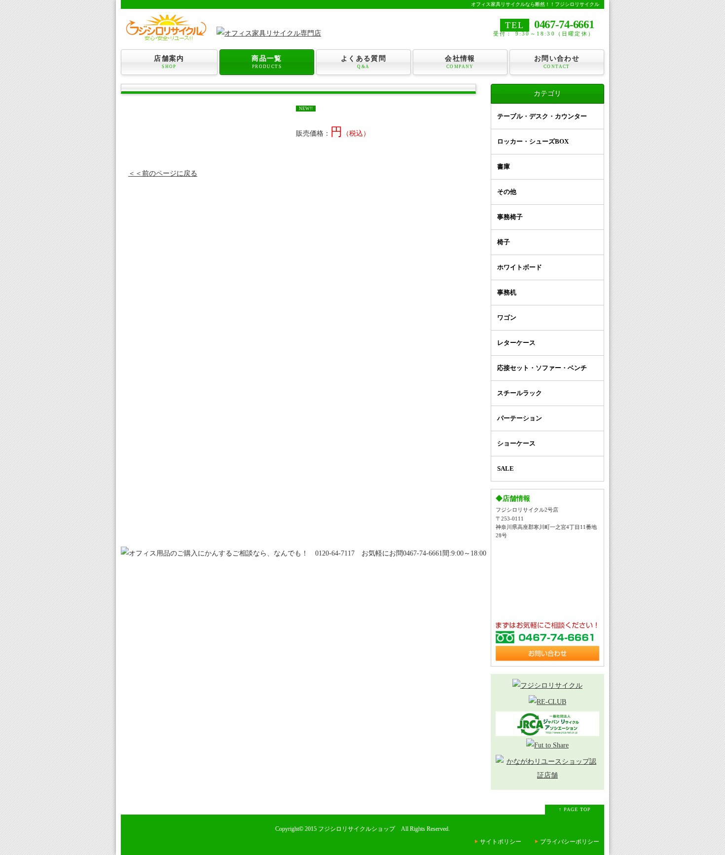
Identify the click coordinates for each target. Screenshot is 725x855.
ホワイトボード (519, 267)
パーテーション (519, 418)
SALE (505, 468)
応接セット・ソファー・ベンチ (542, 368)
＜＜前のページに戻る (162, 173)
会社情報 (460, 62)
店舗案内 (169, 62)
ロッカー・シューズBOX (533, 141)
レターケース (516, 342)
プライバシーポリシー (569, 841)
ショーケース (516, 443)
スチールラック (519, 393)
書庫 (503, 166)
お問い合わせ (557, 62)
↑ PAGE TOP (575, 809)
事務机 (506, 292)
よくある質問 (363, 62)
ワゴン (506, 317)
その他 (506, 191)
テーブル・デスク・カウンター (542, 116)
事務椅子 (510, 217)
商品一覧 (267, 62)
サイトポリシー (500, 841)
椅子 (503, 242)
